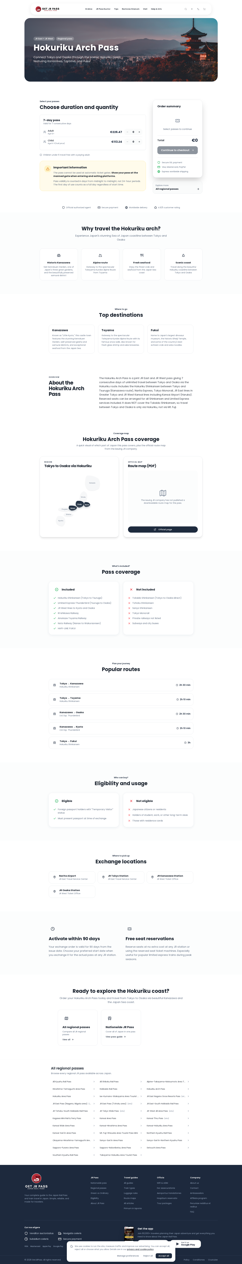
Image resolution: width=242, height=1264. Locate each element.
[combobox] (192, 9)
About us (194, 1183)
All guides (128, 1183)
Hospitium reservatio (167, 1198)
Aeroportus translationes (169, 1193)
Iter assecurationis (166, 1188)
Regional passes (98, 1188)
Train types (129, 1188)
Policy (186, 1259)
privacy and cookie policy (140, 1249)
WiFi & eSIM (162, 1183)
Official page (165, 529)
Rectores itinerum (130, 9)
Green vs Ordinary (99, 1193)
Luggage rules (131, 1193)
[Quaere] (185, 9)
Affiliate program (198, 1198)
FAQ (192, 1211)
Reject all (148, 1255)
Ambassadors (197, 1193)
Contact (194, 1188)
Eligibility (95, 1198)
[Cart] (204, 9)
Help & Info (156, 9)
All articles (129, 1203)
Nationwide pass (99, 1183)
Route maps (130, 1198)
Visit (145, 9)
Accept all (164, 1255)
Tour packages (164, 1203)
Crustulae (213, 1259)
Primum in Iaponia (133, 1208)
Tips (116, 9)
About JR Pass (97, 1203)
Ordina (88, 9)
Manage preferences (128, 1255)
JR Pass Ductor (103, 9)
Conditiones (199, 1259)
